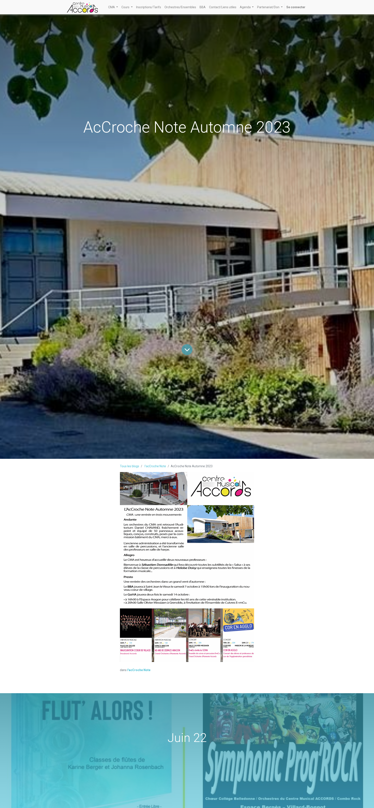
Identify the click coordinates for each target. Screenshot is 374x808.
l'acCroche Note (155, 466)
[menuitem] (148, 7)
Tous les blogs (129, 466)
